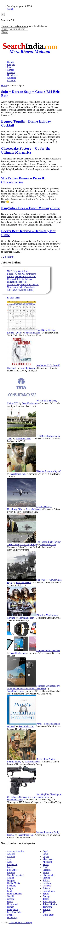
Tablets (46, 899)
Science (46, 888)
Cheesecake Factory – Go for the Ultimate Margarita (25, 150)
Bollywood (12, 864)
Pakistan (47, 870)
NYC (45, 867)
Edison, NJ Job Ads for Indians (21, 274)
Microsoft (47, 862)
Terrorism (47, 907)
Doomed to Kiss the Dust (48, 650)
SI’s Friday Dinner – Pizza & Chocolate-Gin (23, 180)
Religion (47, 883)
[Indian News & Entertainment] (30, 54)
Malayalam (48, 859)
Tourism (46, 909)
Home (4, 85)
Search (10, 9)
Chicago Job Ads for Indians (20, 289)
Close (4, 32)
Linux (45, 854)
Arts (9, 859)
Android (11, 856)
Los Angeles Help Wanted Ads (21, 276)
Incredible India (14, 912)
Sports (46, 893)
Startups (46, 896)
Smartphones (49, 891)
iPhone (10, 915)
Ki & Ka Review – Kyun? (48, 471)
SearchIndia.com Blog (20, 922)
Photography (49, 875)
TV (44, 912)
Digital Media (13, 883)
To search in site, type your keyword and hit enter (24, 26)
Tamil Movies (49, 901)
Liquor (46, 856)
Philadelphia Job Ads (17, 282)
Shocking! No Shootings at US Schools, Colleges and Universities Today (34, 795)
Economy (11, 885)
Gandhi (10, 896)
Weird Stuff (48, 915)
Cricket (10, 877)
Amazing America (15, 851)
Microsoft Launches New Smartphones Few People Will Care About (33, 687)
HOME (10, 62)
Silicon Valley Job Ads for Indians (23, 284)
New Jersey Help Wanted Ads (21, 287)
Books (10, 867)
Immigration (12, 909)
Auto (9, 862)
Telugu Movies (50, 904)
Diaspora (11, 880)
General (10, 899)
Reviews (47, 885)
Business (11, 872)
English (10, 888)
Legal (45, 851)
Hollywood (12, 904)
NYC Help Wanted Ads (18, 271)
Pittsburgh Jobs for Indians (19, 279)
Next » (11, 257)
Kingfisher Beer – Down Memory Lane (30, 208)
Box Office (12, 870)
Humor (10, 907)
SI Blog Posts (13, 297)
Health (10, 901)
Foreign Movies (14, 893)
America (11, 854)
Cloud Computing (15, 875)
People (46, 872)
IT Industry (12, 917)
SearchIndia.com (32, 332)
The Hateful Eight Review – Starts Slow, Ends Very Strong (34, 543)
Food (9, 891)
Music (45, 864)
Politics (46, 880)
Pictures (46, 877)
